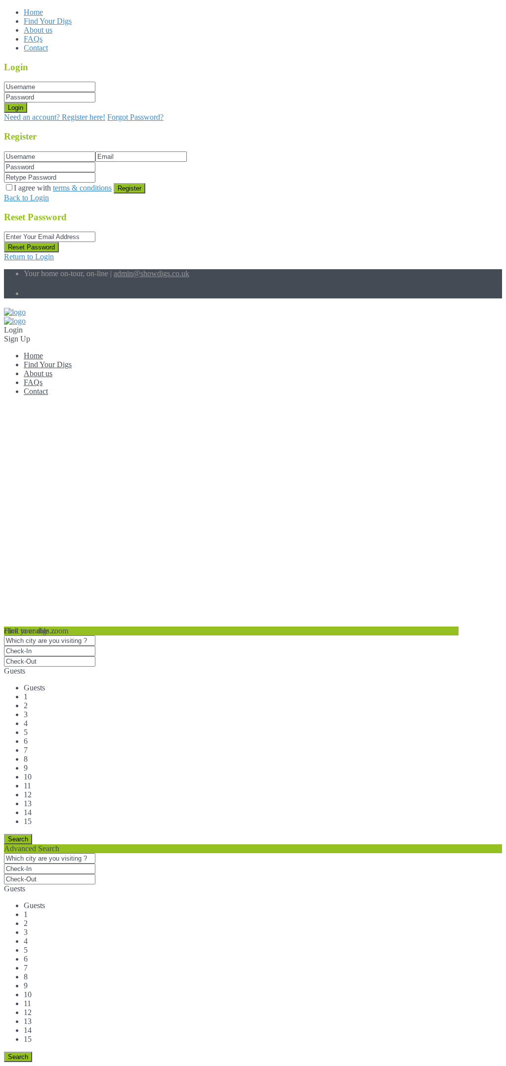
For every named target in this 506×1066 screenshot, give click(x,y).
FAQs (33, 39)
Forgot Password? (135, 117)
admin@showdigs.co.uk (151, 273)
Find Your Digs (48, 21)
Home (33, 12)
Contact (36, 48)
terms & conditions (82, 188)
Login (15, 107)
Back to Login (26, 198)
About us (38, 30)
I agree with (63, 188)
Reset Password (31, 247)
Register (129, 188)
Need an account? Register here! (54, 117)
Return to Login (29, 256)
